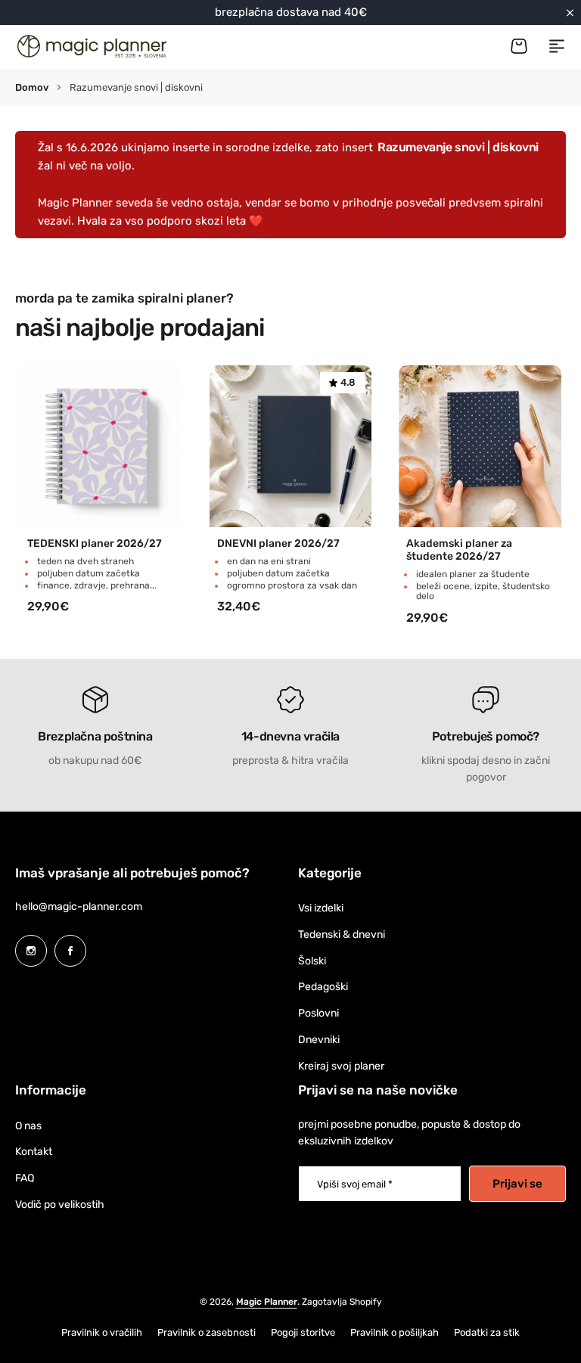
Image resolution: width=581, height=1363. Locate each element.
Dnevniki (319, 1039)
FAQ (24, 1178)
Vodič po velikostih (59, 1204)
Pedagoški (323, 986)
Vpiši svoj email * (355, 1184)
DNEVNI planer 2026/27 (278, 544)
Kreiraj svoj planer (341, 1066)
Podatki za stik (487, 1332)
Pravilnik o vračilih (101, 1332)
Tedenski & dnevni (341, 934)
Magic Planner (266, 1301)
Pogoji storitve (303, 1332)
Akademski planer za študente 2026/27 (459, 550)
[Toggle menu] (556, 46)
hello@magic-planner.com (78, 906)
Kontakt (33, 1151)
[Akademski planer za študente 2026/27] (480, 446)
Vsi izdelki (320, 908)
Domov (31, 87)
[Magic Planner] (90, 46)
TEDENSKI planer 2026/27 (94, 544)
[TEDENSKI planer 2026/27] (101, 446)
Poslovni (318, 1013)
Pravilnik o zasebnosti (206, 1332)
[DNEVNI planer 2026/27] (291, 446)
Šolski (312, 961)
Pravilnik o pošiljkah (394, 1332)
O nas (28, 1125)
